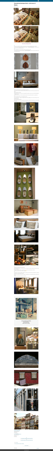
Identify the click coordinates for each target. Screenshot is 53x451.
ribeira (20, 443)
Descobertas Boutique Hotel (17, 430)
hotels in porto (18, 443)
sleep (17, 442)
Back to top (38, 448)
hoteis (16, 443)
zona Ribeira (22, 443)
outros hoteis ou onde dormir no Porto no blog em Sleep (27, 438)
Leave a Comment (26, 445)
